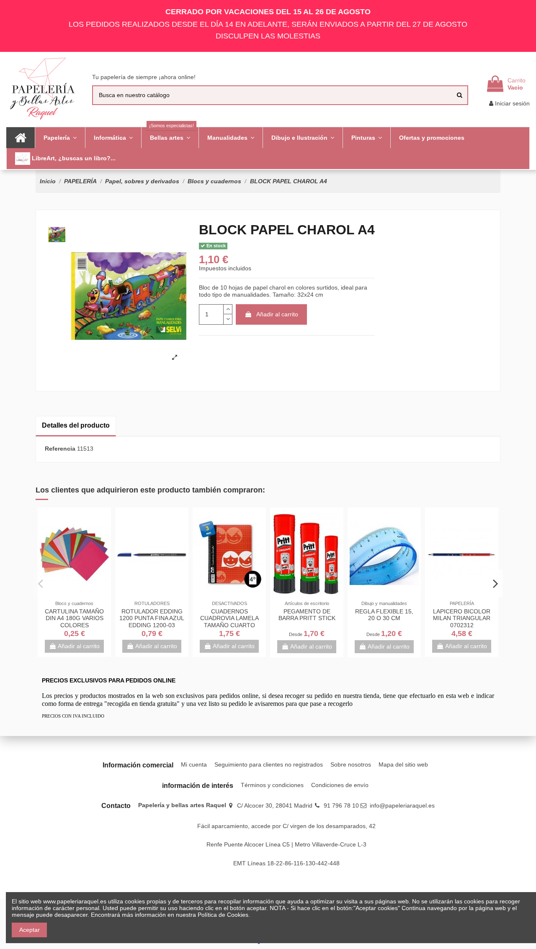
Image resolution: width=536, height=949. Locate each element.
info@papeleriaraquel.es (402, 805)
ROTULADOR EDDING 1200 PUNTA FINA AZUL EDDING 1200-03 (151, 618)
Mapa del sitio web (403, 764)
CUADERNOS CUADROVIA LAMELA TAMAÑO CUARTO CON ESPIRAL (229, 622)
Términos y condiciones (272, 785)
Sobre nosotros (350, 764)
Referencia (60, 448)
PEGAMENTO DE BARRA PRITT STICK (306, 615)
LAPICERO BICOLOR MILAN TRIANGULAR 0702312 (461, 618)
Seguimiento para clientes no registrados (268, 764)
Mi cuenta (194, 764)
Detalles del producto (76, 425)
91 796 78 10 (341, 805)
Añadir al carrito (277, 314)
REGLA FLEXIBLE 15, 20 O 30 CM (384, 615)
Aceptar (29, 929)
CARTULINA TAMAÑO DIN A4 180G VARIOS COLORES (74, 618)
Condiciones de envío (339, 785)
